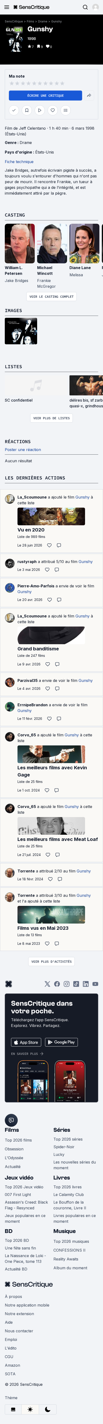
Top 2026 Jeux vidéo (24, 1187)
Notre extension (19, 1313)
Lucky (58, 1154)
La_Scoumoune (32, 497)
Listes (13, 366)
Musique (64, 1231)
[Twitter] (47, 985)
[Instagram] (66, 985)
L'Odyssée (14, 1157)
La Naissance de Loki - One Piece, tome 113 (25, 1258)
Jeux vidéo (19, 1177)
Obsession (14, 1149)
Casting (15, 215)
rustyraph (27, 561)
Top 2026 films (18, 1140)
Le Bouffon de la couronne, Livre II (69, 1205)
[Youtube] (95, 985)
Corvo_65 (26, 735)
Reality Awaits (65, 1259)
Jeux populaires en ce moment (25, 1218)
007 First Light (18, 1194)
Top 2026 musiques (71, 1241)
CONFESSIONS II (69, 1250)
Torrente (26, 871)
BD (8, 1231)
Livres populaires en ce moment (74, 1218)
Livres (61, 1177)
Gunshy (56, 21)
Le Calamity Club (68, 1194)
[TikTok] (76, 985)
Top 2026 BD (17, 1240)
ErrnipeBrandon (32, 704)
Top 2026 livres (67, 1187)
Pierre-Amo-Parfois (35, 586)
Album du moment (70, 1267)
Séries (61, 1130)
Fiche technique (19, 161)
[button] (95, 7)
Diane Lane (80, 267)
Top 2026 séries (68, 1139)
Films (30, 21)
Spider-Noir (63, 1146)
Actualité (13, 1166)
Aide (9, 1322)
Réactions (18, 441)
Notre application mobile (27, 1305)
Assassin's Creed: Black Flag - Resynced (26, 1205)
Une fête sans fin (20, 1248)
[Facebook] (57, 985)
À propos (13, 1296)
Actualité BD (16, 1269)
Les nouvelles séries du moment (74, 1165)
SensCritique (14, 21)
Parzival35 (27, 680)
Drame (42, 21)
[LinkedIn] (86, 985)
